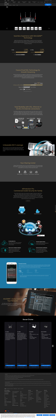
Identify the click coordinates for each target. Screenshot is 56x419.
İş (4, 396)
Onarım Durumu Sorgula (39, 391)
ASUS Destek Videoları (38, 399)
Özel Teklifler (45, 2)
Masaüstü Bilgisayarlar (14, 392)
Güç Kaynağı (13, 399)
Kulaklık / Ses (21, 403)
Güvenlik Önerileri (38, 397)
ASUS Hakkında (46, 391)
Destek (17, 5)
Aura (28, 400)
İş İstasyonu (5, 405)
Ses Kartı (13, 404)
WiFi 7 (21, 391)
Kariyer (45, 407)
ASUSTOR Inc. (45, 400)
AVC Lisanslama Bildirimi (31, 398)
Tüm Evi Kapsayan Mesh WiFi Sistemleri (23, 395)
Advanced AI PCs (30, 397)
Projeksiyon (5, 404)
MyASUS (37, 400)
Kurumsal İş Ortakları (46, 398)
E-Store (9, 2)
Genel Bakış (5, 5)
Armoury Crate (30, 399)
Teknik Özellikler (10, 5)
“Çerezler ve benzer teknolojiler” (28, 417)
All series (19, 388)
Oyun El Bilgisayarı (6, 392)
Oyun (5, 397)
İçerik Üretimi (6, 398)
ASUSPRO (29, 392)
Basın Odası (45, 397)
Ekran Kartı (13, 398)
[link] (5, 2)
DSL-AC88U (22, 388)
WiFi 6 (21, 392)
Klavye (21, 401)
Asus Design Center (30, 391)
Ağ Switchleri (21, 396)
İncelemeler (14, 5)
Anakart (13, 397)
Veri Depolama (14, 400)
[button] (50, 0)
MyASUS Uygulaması (38, 398)
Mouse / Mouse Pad (22, 402)
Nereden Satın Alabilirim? (48, 4)
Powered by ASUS (47, 0)
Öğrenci (5, 399)
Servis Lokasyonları (38, 392)
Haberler (45, 392)
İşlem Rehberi (45, 405)
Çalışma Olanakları (46, 406)
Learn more (28, 200)
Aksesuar (5, 400)
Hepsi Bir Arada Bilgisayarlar (15, 391)
